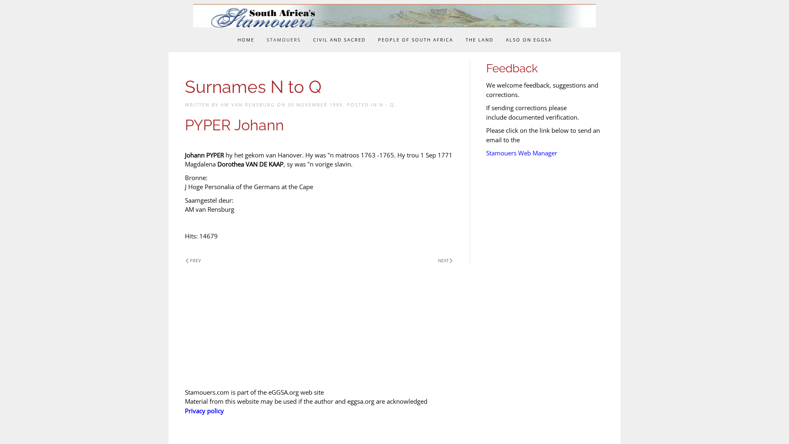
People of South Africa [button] (415, 40)
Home (246, 40)
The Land (480, 40)
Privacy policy (204, 411)
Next (443, 260)
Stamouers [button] (284, 40)
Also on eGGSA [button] (529, 40)
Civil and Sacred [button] (339, 40)
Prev (195, 260)
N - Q (386, 105)
